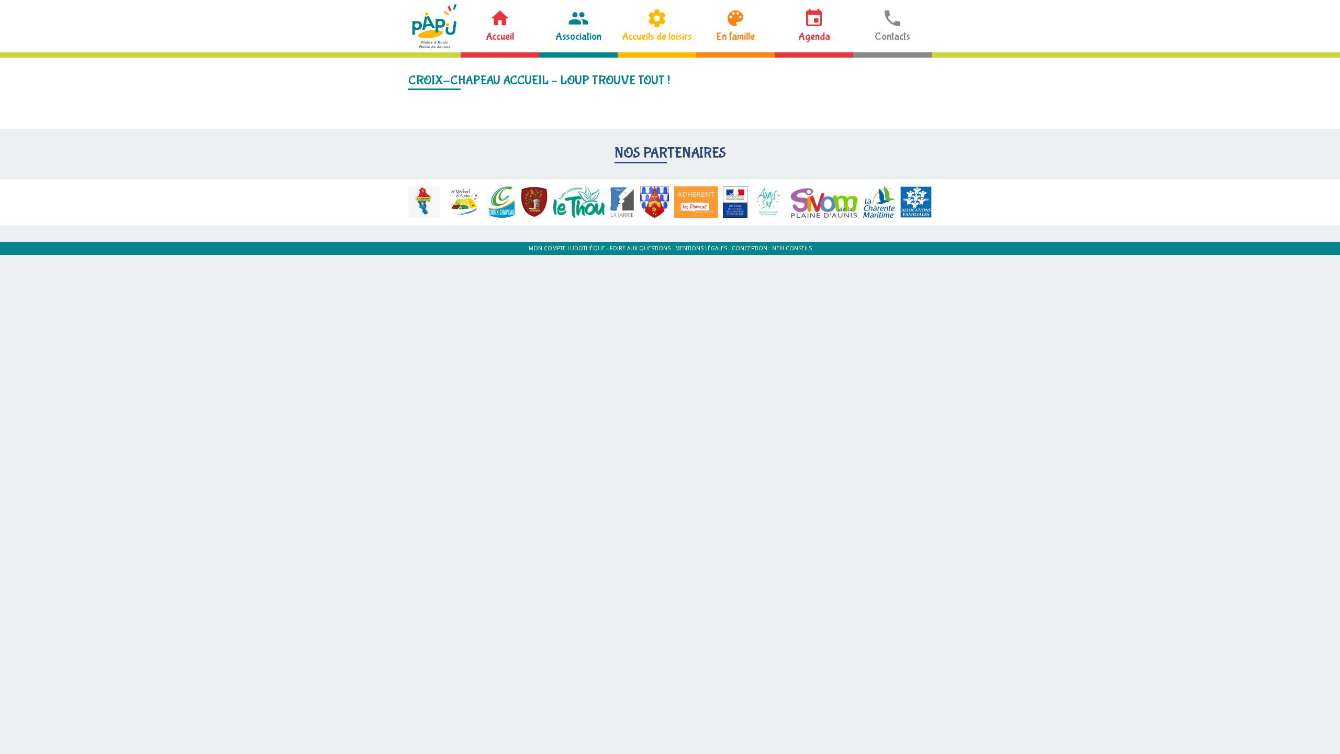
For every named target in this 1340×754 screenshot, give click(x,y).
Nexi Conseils (792, 248)
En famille (735, 36)
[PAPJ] (434, 26)
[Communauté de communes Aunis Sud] (768, 202)
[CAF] (916, 202)
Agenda (814, 36)
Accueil (500, 36)
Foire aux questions (640, 248)
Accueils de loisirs (657, 36)
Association (578, 36)
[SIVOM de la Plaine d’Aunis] (823, 202)
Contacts (892, 36)
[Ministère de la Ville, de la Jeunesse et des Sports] (735, 202)
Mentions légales (701, 248)
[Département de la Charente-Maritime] (879, 202)
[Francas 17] (696, 202)
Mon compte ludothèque (567, 248)
